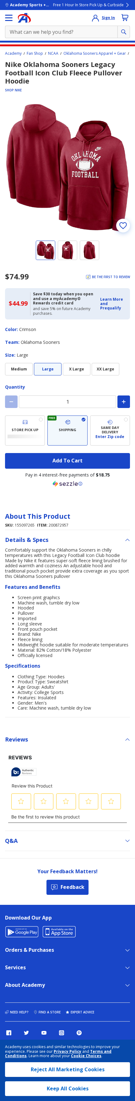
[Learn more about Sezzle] (67, 483)
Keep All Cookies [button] (68, 1088)
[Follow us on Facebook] (9, 1033)
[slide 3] (89, 250)
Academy (13, 53)
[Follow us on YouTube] (44, 1033)
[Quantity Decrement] (11, 401)
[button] (113, 304)
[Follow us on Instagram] (61, 1033)
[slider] (67, 167)
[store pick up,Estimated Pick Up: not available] (25, 430)
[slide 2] (67, 250)
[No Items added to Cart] (125, 18)
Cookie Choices (86, 1056)
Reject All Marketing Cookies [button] (68, 1069)
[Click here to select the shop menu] (9, 18)
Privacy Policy (67, 1051)
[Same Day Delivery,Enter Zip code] (110, 430)
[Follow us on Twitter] (26, 1033)
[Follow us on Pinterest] (79, 1033)
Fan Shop (35, 53)
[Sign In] (95, 18)
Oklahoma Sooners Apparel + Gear (94, 53)
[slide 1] (45, 250)
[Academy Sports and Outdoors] (24, 18)
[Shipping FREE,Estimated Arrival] (67, 430)
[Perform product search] (123, 32)
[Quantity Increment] (123, 401)
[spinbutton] (67, 401)
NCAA (53, 53)
